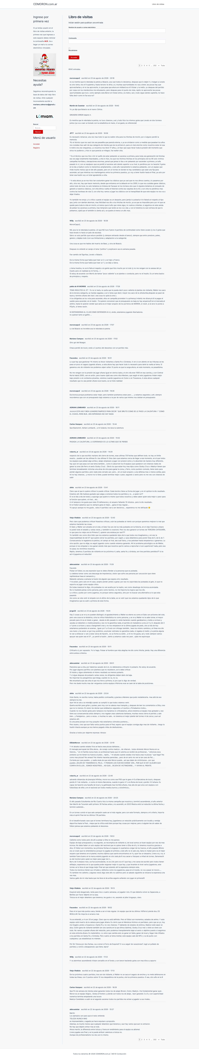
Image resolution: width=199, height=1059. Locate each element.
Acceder (36, 144)
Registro (36, 148)
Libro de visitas (158, 4)
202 (154, 65)
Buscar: (35, 124)
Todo (163, 65)
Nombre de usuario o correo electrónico (82, 27)
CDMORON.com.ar (45, 4)
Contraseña (72, 38)
